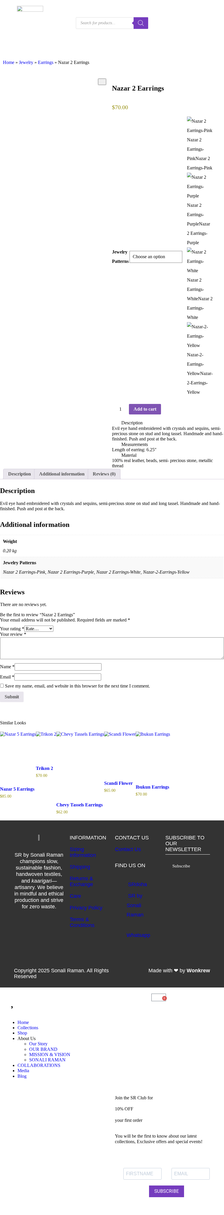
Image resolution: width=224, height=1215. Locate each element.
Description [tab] (19, 473)
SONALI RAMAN (47, 1059)
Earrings (45, 62)
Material (128, 455)
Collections (28, 1027)
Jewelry (26, 62)
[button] (168, 423)
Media (23, 1070)
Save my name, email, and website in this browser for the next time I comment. (77, 685)
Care (75, 896)
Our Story (38, 1043)
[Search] (141, 23)
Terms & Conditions (82, 922)
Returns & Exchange (81, 881)
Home (8, 62)
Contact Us (128, 849)
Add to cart (145, 409)
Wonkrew (198, 970)
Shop (22, 1032)
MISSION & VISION (49, 1054)
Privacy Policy (86, 908)
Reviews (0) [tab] (104, 473)
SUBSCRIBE (166, 1191)
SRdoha (137, 884)
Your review (13, 634)
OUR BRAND (43, 1049)
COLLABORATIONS (39, 1065)
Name (7, 666)
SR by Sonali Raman (135, 905)
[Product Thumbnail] (102, 82)
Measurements (134, 444)
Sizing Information (83, 852)
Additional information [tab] (62, 473)
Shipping (80, 867)
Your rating (12, 628)
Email (7, 676)
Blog (22, 1076)
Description (132, 422)
